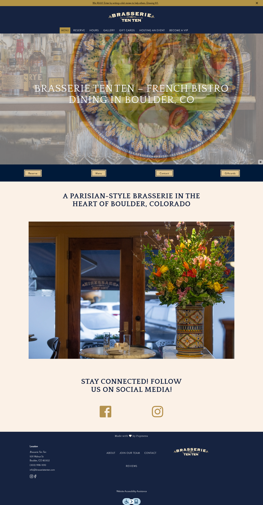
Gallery (109, 30)
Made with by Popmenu (75, 436)
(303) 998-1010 (38, 465)
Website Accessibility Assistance (131, 491)
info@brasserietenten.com (42, 469)
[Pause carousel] (260, 162)
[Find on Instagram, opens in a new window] (31, 477)
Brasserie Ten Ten (191, 452)
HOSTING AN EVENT (152, 30)
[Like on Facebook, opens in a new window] (35, 477)
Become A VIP (178, 30)
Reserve (79, 30)
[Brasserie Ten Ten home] (131, 17)
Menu (65, 30)
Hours (94, 30)
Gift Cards (127, 30)
